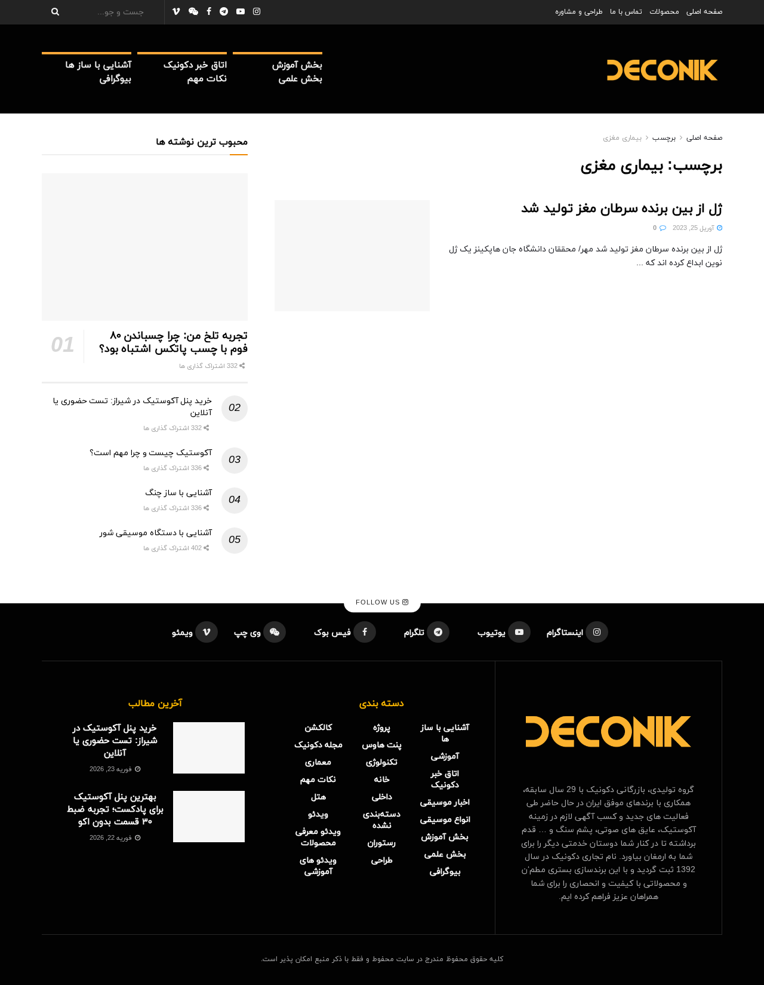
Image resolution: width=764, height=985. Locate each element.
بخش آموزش (297, 65)
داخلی (382, 797)
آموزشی (445, 756)
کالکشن (318, 728)
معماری (318, 762)
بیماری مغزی (622, 138)
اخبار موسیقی (445, 802)
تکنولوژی (382, 762)
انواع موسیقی (445, 820)
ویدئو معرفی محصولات (318, 837)
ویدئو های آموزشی (318, 866)
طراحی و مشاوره (579, 12)
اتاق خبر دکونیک (195, 65)
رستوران (382, 843)
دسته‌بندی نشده (382, 820)
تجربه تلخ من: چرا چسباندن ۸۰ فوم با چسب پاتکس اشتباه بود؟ (173, 343)
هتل (318, 797)
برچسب (664, 138)
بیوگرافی (115, 79)
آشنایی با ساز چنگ (178, 493)
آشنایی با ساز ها (98, 65)
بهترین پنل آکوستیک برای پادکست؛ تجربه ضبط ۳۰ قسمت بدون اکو (115, 809)
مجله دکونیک (318, 745)
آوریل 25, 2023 (694, 228)
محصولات (664, 12)
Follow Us (379, 602)
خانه (382, 779)
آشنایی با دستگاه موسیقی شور (156, 533)
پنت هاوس (382, 745)
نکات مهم (207, 79)
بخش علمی (300, 79)
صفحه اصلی (704, 12)
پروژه (381, 728)
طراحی (382, 860)
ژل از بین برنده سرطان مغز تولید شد (621, 209)
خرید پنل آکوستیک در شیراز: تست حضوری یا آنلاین (115, 741)
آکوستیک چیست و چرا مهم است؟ (151, 453)
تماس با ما (626, 12)
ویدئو (318, 814)
